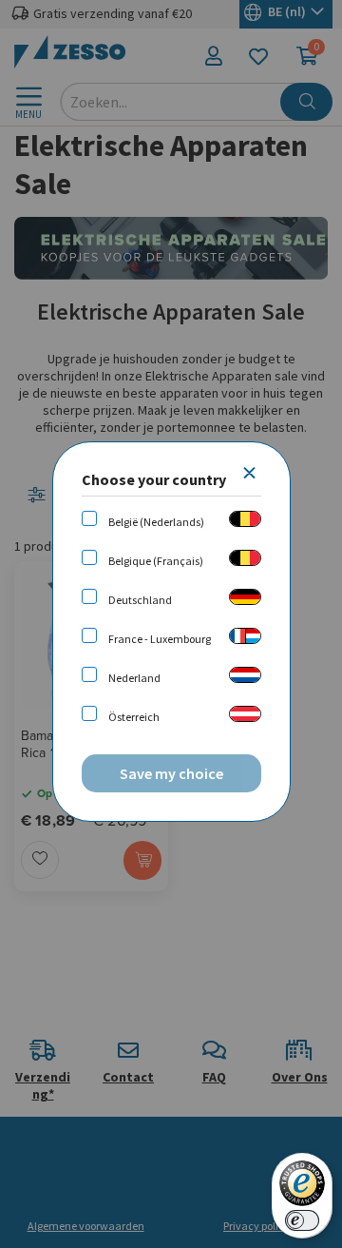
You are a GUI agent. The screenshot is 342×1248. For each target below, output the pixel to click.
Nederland (134, 678)
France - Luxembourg (159, 639)
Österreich (134, 717)
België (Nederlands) (156, 522)
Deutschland (140, 600)
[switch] (302, 1220)
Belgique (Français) (155, 561)
